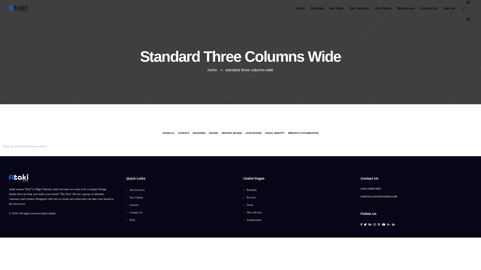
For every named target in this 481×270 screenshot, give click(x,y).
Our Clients (136, 197)
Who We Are (254, 212)
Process (251, 197)
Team (250, 204)
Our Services (137, 189)
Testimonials (254, 219)
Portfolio (252, 189)
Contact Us (136, 212)
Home (212, 70)
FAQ (132, 219)
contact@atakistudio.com (379, 196)
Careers (134, 204)
